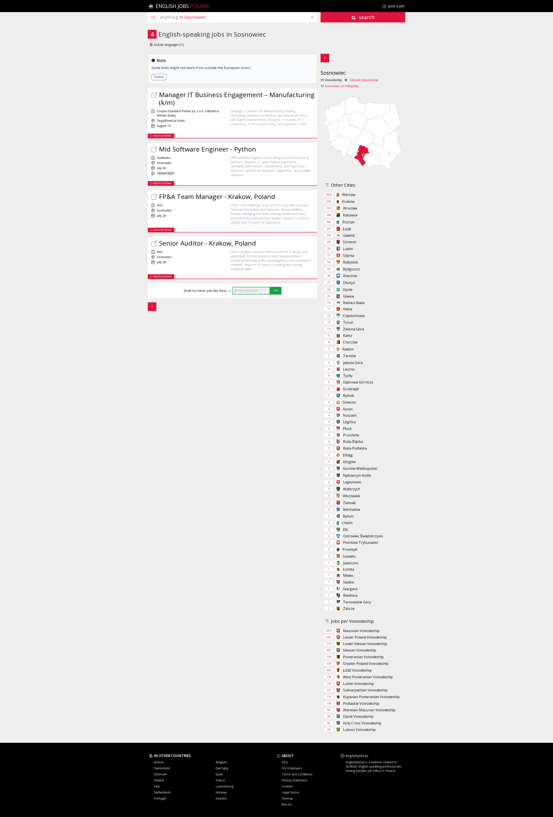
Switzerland (162, 768)
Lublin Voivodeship (358, 683)
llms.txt (287, 804)
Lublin (348, 248)
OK (276, 290)
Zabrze (348, 608)
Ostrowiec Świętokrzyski (363, 536)
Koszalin (350, 415)
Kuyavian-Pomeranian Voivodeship (371, 696)
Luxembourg (224, 786)
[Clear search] (312, 17)
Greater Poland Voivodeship (365, 663)
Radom (348, 349)
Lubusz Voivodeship (359, 729)
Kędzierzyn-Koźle (357, 475)
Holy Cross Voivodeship (362, 723)
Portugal (160, 798)
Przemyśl (350, 549)
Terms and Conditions (297, 774)
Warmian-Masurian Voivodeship (369, 710)
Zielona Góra (353, 329)
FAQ (285, 762)
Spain (219, 774)
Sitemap (287, 798)
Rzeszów (350, 275)
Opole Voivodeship (358, 716)
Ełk (345, 529)
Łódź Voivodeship (357, 670)
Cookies (287, 786)
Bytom (348, 516)
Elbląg (348, 455)
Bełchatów (351, 509)
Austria (159, 762)
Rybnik (348, 395)
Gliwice (348, 296)
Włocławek (351, 496)
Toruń (348, 322)
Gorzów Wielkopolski (360, 468)
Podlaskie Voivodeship (361, 703)
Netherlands (162, 792)
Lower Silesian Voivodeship (365, 643)
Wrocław (350, 208)
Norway (221, 792)
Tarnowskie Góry (357, 602)
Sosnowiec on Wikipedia (342, 86)
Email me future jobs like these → (207, 291)
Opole (348, 289)
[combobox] (238, 17)
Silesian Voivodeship (364, 80)
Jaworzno (350, 563)
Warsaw (348, 194)
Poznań (348, 222)
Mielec (348, 575)
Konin (348, 409)
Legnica (349, 422)
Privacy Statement (294, 780)
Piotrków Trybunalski (360, 542)
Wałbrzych (351, 489)
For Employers (292, 768)
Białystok (350, 262)
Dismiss (159, 77)
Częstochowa (353, 315)
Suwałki (349, 556)
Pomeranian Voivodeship (363, 657)
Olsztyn (349, 282)
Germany (222, 768)
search (366, 17)
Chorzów (350, 342)
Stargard (350, 589)
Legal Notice (290, 792)
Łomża (348, 569)
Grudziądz (351, 388)
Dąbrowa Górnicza (358, 382)
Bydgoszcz (351, 269)
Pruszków (351, 435)
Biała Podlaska (355, 448)
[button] (166, 45)
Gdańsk (349, 235)
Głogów (349, 461)
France (220, 780)
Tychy (348, 375)
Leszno (349, 369)
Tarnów (349, 355)
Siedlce (348, 582)
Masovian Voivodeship (361, 630)
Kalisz (347, 335)
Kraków (348, 201)
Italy (157, 786)
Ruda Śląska (353, 441)
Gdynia (348, 255)
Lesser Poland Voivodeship (365, 637)
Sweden (221, 798)
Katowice (350, 215)
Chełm (347, 522)
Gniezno (349, 402)
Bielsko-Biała (353, 302)
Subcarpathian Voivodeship (365, 690)
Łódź (347, 229)
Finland (159, 780)
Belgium (221, 762)
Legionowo (352, 482)
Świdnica (350, 595)
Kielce (347, 309)
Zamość (349, 502)
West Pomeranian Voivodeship (368, 677)
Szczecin (349, 242)
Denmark (160, 774)
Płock (347, 428)
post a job (396, 6)
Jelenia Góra (353, 362)
